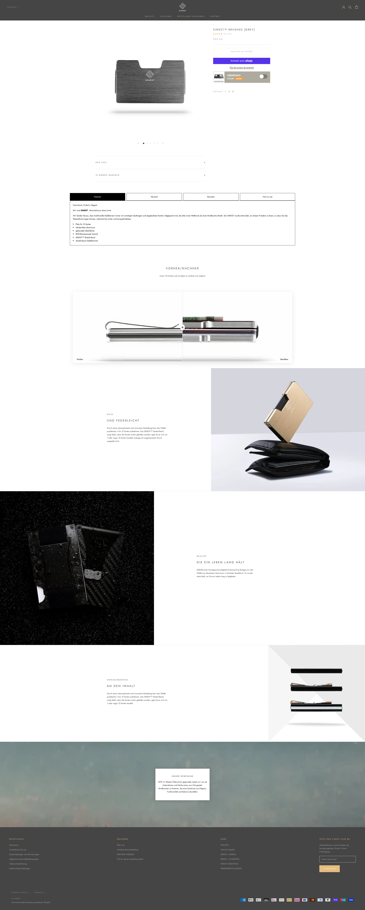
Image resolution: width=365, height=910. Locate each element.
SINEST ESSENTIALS (229, 863)
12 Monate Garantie (107, 175)
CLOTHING (165, 16)
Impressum (13, 845)
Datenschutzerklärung (18, 863)
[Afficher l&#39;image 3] (150, 143)
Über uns (120, 845)
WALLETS (149, 16)
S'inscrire (330, 868)
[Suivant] (162, 143)
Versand (154, 196)
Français (11, 7)
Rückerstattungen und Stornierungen (24, 854)
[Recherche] (350, 7)
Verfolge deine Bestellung (127, 849)
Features (97, 196)
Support (215, 16)
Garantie (210, 196)
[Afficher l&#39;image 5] (157, 143)
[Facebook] (225, 91)
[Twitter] (229, 91)
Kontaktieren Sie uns (17, 849)
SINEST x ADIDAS (228, 854)
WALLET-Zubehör (228, 849)
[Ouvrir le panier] (356, 7)
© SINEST (16, 898)
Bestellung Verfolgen (190, 16)
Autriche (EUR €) (19, 892)
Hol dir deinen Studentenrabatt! (130, 859)
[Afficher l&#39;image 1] (143, 143)
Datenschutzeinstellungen (19, 868)
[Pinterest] (233, 91)
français (39, 892)
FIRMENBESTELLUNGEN (231, 868)
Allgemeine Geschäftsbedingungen (24, 859)
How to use (267, 196)
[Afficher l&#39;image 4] (154, 143)
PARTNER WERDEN (125, 854)
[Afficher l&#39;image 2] (147, 143)
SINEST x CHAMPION (230, 859)
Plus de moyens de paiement (242, 67)
